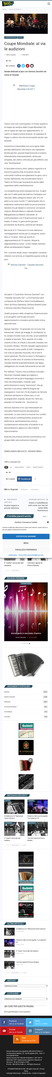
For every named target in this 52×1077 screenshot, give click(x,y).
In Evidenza (8, 712)
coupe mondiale (19, 467)
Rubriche (7, 702)
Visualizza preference (26, 550)
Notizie (20, 37)
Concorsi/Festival (10, 37)
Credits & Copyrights (39, 1073)
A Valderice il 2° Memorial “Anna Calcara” (31, 929)
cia (11, 467)
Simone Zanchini (38, 467)
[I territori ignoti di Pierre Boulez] (37, 829)
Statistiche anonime (26, 536)
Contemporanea (26, 583)
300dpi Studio (26, 1073)
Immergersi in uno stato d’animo (26, 633)
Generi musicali (9, 697)
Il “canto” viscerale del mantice (27, 951)
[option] (26, 612)
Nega (26, 543)
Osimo (28, 467)
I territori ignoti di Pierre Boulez (27, 962)
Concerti (7, 717)
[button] (48, 522)
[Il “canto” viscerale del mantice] (14, 829)
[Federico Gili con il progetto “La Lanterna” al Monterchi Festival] (37, 807)
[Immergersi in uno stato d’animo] (26, 611)
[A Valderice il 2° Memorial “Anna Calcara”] (14, 807)
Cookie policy (12, 555)
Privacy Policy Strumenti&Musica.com (31, 555)
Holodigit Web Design (14, 1073)
